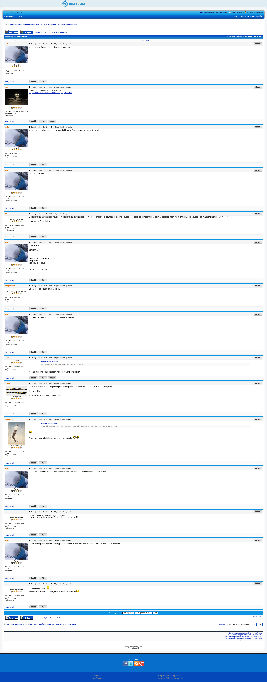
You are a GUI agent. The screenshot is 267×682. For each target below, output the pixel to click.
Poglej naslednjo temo (252, 36)
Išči (226, 12)
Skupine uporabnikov (255, 12)
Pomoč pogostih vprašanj (212, 12)
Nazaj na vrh (9, 82)
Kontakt (97, 676)
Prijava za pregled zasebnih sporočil (248, 16)
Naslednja (63, 32)
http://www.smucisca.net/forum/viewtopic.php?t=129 (50, 93)
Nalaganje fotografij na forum (15, 13)
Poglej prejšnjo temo (234, 36)
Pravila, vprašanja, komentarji (44, 24)
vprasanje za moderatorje (67, 24)
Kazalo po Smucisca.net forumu (20, 24)
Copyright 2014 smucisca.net (170, 678)
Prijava (19, 16)
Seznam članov (238, 12)
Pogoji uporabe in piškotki (169, 676)
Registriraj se (9, 16)
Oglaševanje (97, 678)
